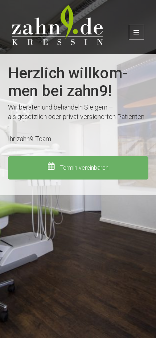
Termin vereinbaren (83, 167)
